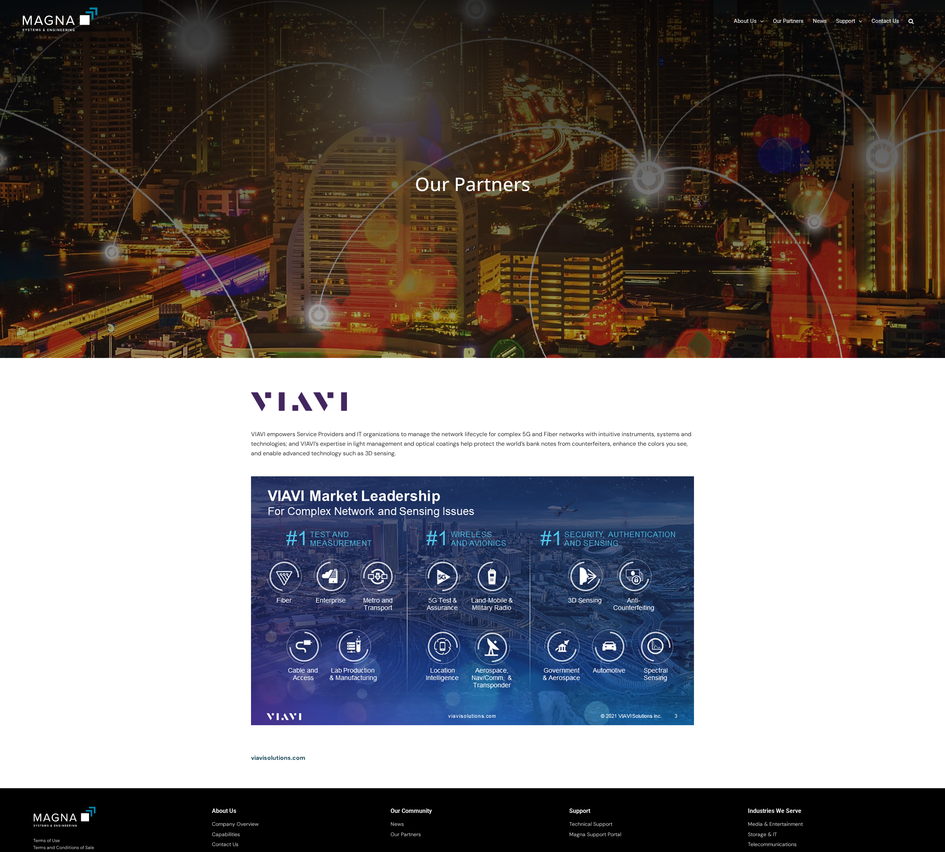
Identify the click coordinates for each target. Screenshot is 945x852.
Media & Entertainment (775, 824)
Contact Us (225, 844)
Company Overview (235, 824)
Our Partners (406, 834)
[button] (911, 21)
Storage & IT (762, 834)
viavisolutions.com (278, 758)
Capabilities (226, 834)
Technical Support (590, 824)
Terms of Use (46, 841)
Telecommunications (772, 844)
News (397, 824)
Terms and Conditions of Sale (63, 848)
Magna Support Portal (595, 834)
